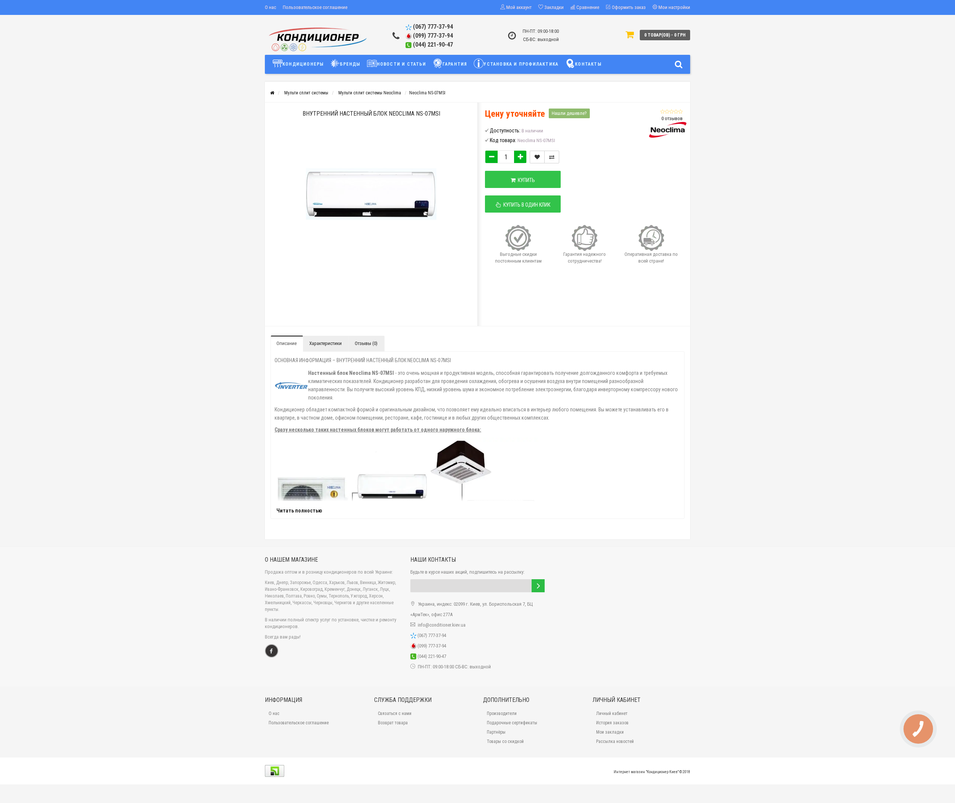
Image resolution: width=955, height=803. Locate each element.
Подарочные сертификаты (512, 722)
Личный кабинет (611, 713)
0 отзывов (672, 118)
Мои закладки (610, 732)
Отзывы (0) (366, 343)
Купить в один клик (525, 205)
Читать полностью (299, 511)
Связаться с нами (394, 713)
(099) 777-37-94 (432, 35)
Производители (502, 713)
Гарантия (454, 64)
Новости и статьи (401, 64)
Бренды (350, 64)
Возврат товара (393, 722)
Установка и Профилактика (520, 64)
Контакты (588, 64)
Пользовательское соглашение (315, 7)
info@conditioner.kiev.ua (442, 625)
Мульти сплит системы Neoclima (369, 92)
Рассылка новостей (615, 741)
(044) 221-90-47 (432, 44)
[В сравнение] (551, 157)
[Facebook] (271, 651)
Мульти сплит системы (306, 92)
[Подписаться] (538, 585)
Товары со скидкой (505, 741)
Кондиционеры (302, 64)
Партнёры (496, 732)
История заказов (612, 722)
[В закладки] (537, 157)
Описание (286, 343)
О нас (270, 7)
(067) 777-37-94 (432, 26)
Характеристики (325, 343)
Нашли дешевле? (569, 113)
